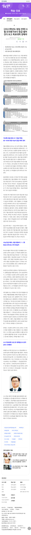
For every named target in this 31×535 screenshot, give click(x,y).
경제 (3, 484)
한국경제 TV (20, 526)
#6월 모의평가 (7, 433)
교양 (3, 491)
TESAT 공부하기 (5, 499)
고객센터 (17, 509)
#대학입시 (21, 427)
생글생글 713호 (21, 39)
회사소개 (3, 507)
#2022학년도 (15, 430)
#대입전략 (6, 430)
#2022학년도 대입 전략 (9, 444)
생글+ (21, 482)
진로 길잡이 (24, 19)
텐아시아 (16, 527)
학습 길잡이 (17, 19)
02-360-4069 (9, 511)
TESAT (3, 495)
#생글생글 (13, 442)
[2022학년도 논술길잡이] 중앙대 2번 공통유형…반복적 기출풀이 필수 (19, 461)
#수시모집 (6, 439)
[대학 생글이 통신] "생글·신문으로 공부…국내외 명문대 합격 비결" (19, 455)
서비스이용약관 (5, 509)
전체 (4, 19)
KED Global (22, 527)
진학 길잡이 (9, 19)
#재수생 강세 (17, 436)
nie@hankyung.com (9, 519)
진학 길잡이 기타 (8, 450)
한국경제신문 (13, 526)
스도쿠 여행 (22, 489)
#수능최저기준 (7, 436)
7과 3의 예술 (23, 487)
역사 (3, 487)
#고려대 (6, 442)
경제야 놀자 (22, 484)
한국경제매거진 (5, 527)
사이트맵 (12, 509)
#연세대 (20, 439)
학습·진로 (15, 11)
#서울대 (14, 439)
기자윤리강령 (10, 507)
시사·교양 (4, 482)
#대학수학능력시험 (18, 433)
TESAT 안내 (4, 497)
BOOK (11, 527)
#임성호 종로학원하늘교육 (10, 427)
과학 (3, 489)
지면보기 (13, 495)
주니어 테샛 (4, 502)
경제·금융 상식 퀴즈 (24, 491)
